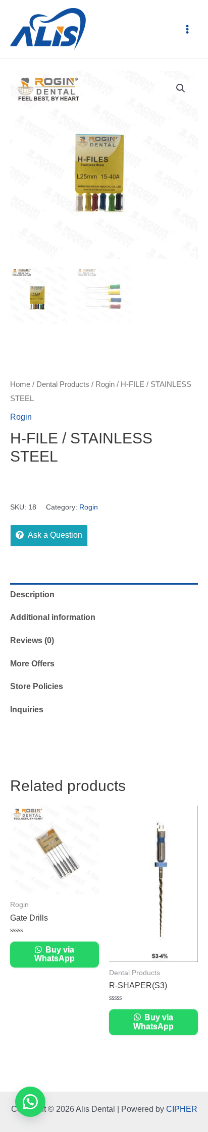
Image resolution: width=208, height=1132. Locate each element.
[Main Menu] (187, 29)
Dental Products (62, 384)
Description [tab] (32, 594)
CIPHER (181, 1109)
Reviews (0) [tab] (32, 640)
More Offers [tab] (32, 663)
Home (20, 384)
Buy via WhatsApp (54, 954)
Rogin (105, 384)
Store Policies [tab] (36, 686)
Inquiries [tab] (26, 709)
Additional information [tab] (52, 617)
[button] (181, 88)
